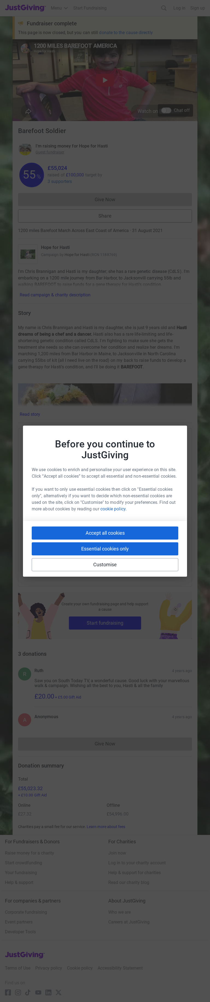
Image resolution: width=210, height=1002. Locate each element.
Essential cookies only (105, 549)
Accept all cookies (105, 533)
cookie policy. (113, 508)
